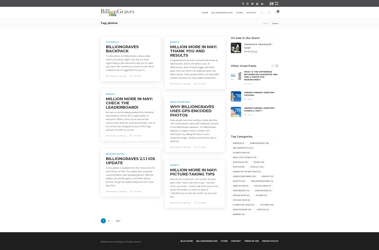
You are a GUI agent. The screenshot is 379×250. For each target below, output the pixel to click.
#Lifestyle (239, 181)
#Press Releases (263, 191)
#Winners (239, 214)
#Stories (261, 195)
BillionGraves (111, 76)
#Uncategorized (242, 210)
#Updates (263, 210)
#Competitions (241, 153)
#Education (240, 162)
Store (239, 13)
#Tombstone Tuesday (243, 205)
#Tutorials (267, 205)
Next (118, 221)
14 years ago (121, 76)
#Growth (267, 176)
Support (251, 13)
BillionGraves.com (222, 13)
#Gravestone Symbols (244, 176)
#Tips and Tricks (241, 200)
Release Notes (115, 154)
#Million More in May (262, 181)
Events (174, 42)
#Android (238, 143)
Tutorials (112, 42)
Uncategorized (180, 102)
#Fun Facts (257, 167)
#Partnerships (241, 191)
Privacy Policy (270, 241)
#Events (259, 162)
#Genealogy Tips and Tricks (247, 172)
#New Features (240, 186)
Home (205, 13)
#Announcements (259, 143)
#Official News (262, 186)
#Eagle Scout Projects (244, 157)
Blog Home (187, 241)
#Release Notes (241, 195)
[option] (254, 94)
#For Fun (238, 167)
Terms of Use (251, 241)
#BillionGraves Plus (243, 148)
